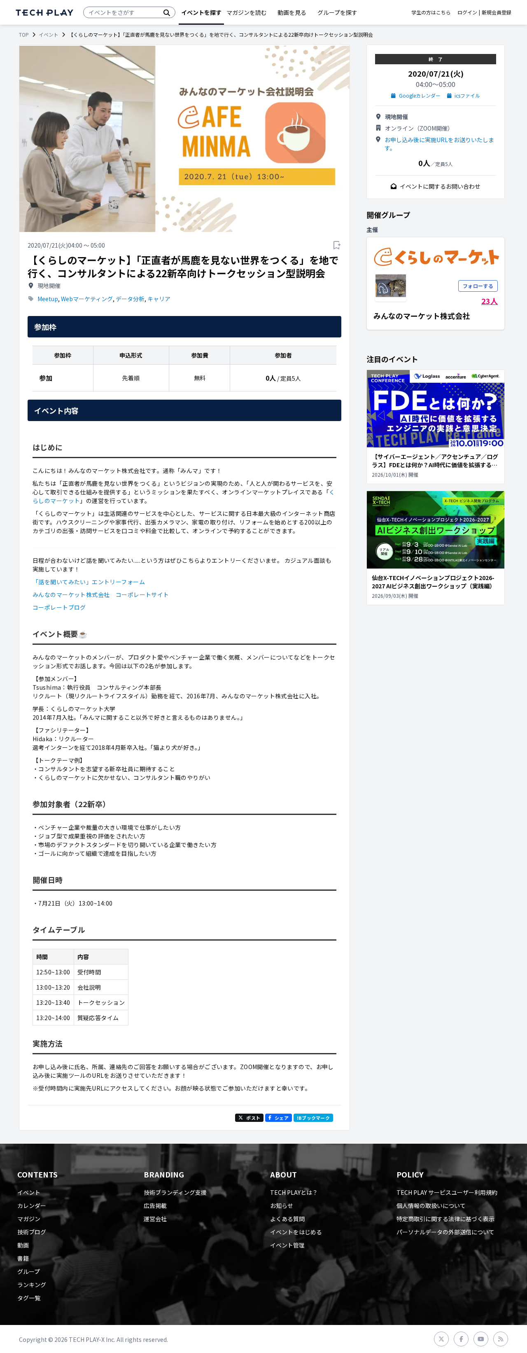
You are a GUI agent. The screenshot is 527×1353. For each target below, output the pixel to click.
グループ (28, 1271)
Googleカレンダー (420, 95)
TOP (24, 34)
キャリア (158, 299)
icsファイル (467, 95)
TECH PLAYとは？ (294, 1192)
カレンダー (31, 1205)
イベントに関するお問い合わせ (440, 186)
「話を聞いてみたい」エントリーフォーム (89, 582)
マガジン (28, 1219)
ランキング (31, 1284)
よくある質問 (287, 1219)
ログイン (467, 12)
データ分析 (130, 299)
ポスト (253, 1117)
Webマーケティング (87, 299)
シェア (282, 1117)
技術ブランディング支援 (175, 1192)
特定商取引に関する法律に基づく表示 (445, 1219)
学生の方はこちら (431, 12)
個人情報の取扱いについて (431, 1205)
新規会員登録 (496, 12)
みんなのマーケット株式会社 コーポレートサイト (101, 594)
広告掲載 (155, 1205)
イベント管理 (287, 1245)
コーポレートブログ (59, 607)
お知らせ (281, 1205)
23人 (489, 300)
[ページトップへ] (44, 12)
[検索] (166, 12)
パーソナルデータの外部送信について (445, 1232)
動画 (23, 1245)
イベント (48, 34)
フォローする (478, 285)
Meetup (47, 299)
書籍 (23, 1258)
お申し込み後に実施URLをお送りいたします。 (439, 144)
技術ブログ (31, 1232)
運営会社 (155, 1219)
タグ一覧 (28, 1298)
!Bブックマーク (313, 1117)
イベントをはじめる (296, 1232)
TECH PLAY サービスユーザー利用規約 (446, 1192)
